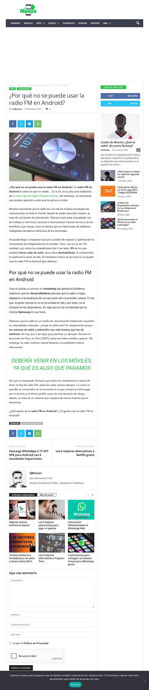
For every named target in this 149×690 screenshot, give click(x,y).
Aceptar (75, 684)
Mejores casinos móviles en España (19, 523)
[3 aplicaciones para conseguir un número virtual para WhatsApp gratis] (81, 543)
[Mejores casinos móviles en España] (22, 509)
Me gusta (133, 95)
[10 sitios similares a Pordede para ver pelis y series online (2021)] (22, 543)
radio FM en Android (32, 423)
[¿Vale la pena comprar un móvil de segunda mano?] (108, 175)
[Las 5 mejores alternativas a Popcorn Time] (52, 543)
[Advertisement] (74, 54)
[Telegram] (29, 123)
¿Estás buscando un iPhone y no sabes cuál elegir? (127, 222)
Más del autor (47, 494)
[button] (138, 23)
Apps (38, 23)
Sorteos (95, 23)
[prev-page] (88, 495)
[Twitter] (21, 123)
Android (15, 23)
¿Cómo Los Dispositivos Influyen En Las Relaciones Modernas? (128, 206)
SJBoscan (17, 109)
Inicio (11, 85)
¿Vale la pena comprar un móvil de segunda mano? (128, 174)
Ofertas (82, 23)
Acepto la (30, 643)
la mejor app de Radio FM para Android (35, 195)
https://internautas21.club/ (41, 478)
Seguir (134, 103)
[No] (144, 680)
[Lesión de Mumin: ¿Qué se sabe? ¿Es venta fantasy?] (120, 126)
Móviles (28, 23)
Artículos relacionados (23, 494)
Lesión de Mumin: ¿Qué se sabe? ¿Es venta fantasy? (118, 143)
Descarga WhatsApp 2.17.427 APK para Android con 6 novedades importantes (28, 454)
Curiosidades (24, 89)
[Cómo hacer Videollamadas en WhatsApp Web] (81, 509)
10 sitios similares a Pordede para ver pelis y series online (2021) (22, 558)
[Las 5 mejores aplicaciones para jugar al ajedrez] (52, 509)
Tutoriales (69, 23)
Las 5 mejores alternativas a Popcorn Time (51, 558)
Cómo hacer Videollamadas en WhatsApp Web (78, 525)
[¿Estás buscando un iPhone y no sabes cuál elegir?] (108, 223)
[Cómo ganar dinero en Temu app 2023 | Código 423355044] (108, 191)
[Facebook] (12, 123)
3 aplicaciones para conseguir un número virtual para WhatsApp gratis (81, 559)
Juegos (52, 23)
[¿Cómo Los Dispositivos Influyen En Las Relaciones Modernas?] (108, 206)
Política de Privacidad (36, 643)
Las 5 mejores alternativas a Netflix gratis (75, 453)
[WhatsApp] (37, 123)
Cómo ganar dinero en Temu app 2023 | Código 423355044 (127, 190)
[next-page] (92, 495)
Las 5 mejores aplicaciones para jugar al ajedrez (49, 525)
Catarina (105, 150)
